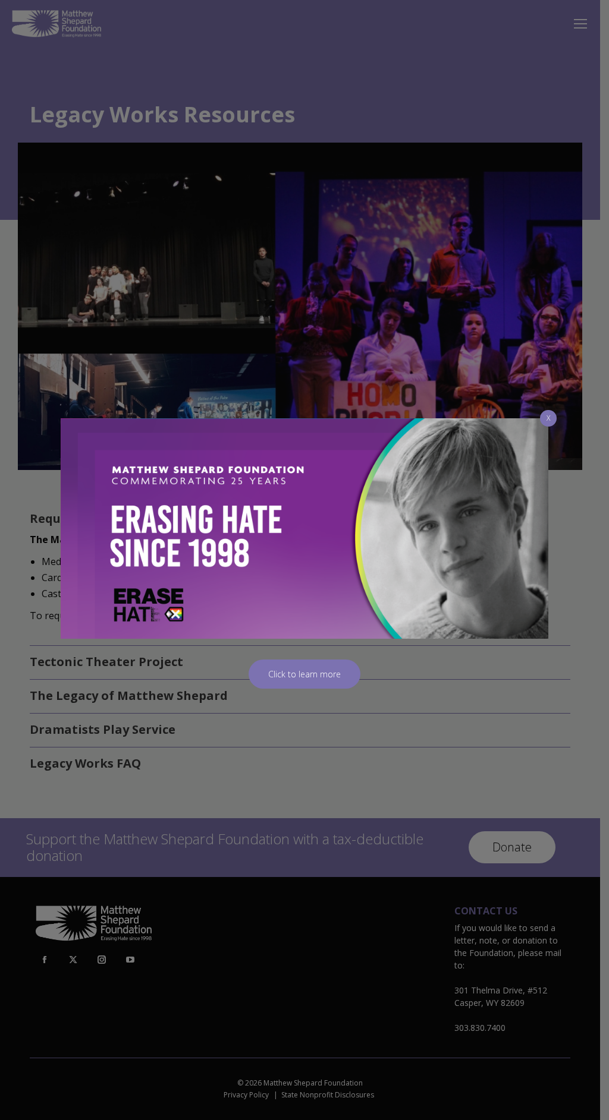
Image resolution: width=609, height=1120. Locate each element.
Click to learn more (304, 674)
